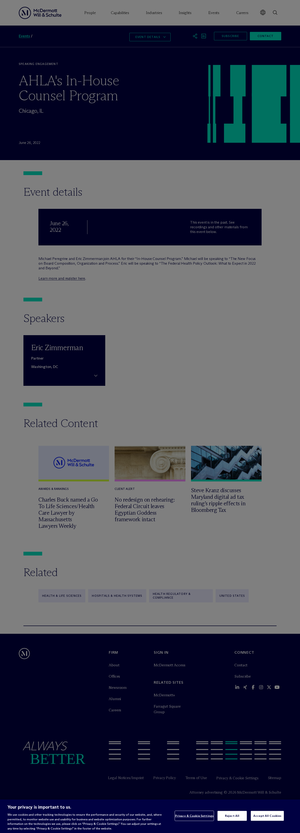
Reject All (232, 816)
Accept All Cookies (267, 816)
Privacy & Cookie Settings (194, 816)
